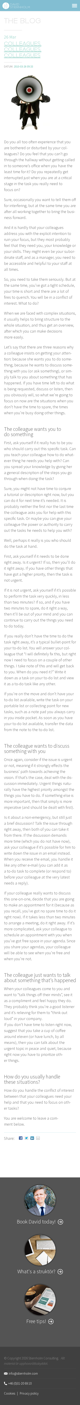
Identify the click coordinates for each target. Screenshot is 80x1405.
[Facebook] (20, 1138)
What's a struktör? (36, 1271)
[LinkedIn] (32, 1138)
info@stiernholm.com (23, 1373)
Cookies (9, 1393)
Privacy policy (29, 1393)
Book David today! (36, 1221)
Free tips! (36, 1321)
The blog (22, 21)
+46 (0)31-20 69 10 (20, 1383)
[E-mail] (38, 1138)
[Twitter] (26, 1138)
